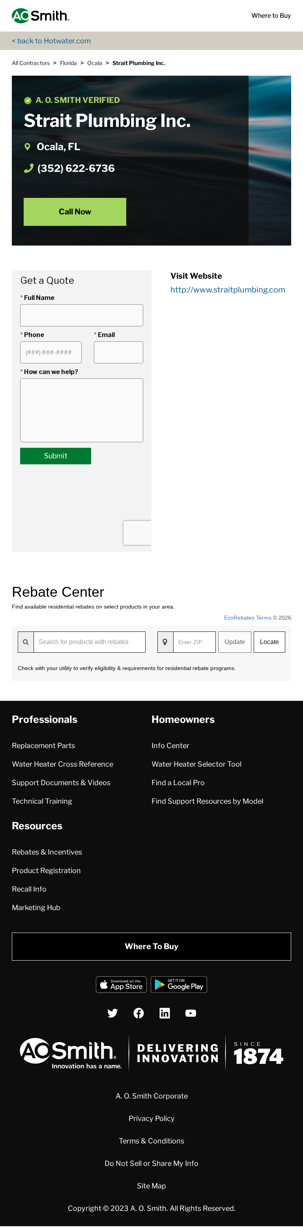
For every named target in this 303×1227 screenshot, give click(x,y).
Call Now (75, 211)
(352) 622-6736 (76, 168)
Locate (269, 642)
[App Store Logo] (121, 986)
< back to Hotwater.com (51, 41)
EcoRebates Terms (247, 617)
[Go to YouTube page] (190, 1013)
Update (234, 642)
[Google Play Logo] (179, 986)
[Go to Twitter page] (112, 1013)
